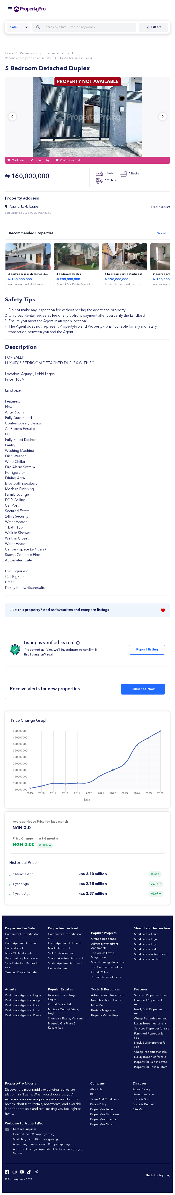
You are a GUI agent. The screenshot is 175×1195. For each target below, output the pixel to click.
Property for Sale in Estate (150, 1062)
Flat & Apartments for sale (21, 943)
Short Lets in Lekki (145, 949)
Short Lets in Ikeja (145, 939)
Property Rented (143, 1104)
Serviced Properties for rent (151, 995)
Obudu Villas (99, 972)
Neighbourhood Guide (106, 1000)
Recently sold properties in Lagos (44, 53)
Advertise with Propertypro (108, 995)
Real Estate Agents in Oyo (22, 1005)
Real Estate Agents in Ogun (23, 1010)
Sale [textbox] (13, 27)
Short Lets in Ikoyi (145, 944)
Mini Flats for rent (59, 948)
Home (9, 53)
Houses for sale (15, 948)
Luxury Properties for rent (150, 1023)
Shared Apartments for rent (65, 958)
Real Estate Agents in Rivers (23, 1015)
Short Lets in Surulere (148, 959)
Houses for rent (58, 968)
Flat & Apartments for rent (64, 943)
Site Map (138, 1109)
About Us (96, 1089)
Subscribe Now (142, 689)
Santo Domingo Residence (108, 962)
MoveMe (97, 1005)
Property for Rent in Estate (150, 1067)
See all (161, 233)
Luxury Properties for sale (150, 1057)
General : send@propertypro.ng (33, 1134)
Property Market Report (106, 1015)
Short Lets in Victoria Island (151, 954)
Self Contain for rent (61, 953)
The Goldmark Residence (107, 967)
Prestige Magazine (103, 1010)
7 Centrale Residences (106, 977)
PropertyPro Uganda (103, 1119)
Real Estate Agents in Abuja (23, 1000)
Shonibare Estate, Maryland (66, 1018)
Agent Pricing (141, 1089)
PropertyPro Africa (101, 1124)
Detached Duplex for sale (21, 958)
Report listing (147, 649)
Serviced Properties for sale (151, 1028)
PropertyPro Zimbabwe (105, 1114)
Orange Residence (103, 939)
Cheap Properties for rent (150, 1018)
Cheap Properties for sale (150, 1052)
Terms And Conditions (104, 1099)
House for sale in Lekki (75, 58)
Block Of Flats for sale (19, 953)
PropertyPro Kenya (101, 1109)
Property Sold (141, 1099)
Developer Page (143, 1094)
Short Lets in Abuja (146, 934)
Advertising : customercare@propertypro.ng (41, 1144)
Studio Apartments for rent (65, 963)
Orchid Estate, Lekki (61, 1004)
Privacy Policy (98, 1104)
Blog (93, 1094)
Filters (156, 27)
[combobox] (18, 27)
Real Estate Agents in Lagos (23, 995)
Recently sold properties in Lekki (28, 58)
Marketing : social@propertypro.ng (35, 1139)
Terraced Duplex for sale (21, 972)
